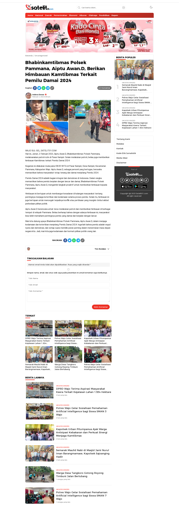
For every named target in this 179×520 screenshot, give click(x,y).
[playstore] (140, 186)
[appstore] (127, 186)
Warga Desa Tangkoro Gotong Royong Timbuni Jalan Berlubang (66, 366)
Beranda (29, 56)
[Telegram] (48, 88)
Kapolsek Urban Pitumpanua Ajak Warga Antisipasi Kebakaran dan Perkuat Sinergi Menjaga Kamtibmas (97, 342)
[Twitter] (39, 88)
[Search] (123, 7)
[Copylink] (52, 88)
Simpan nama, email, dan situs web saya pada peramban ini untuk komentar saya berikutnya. (67, 273)
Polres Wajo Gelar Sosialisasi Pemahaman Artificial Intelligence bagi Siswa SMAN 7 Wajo (97, 368)
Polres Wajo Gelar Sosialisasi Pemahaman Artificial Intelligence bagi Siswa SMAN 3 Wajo (68, 342)
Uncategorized (41, 56)
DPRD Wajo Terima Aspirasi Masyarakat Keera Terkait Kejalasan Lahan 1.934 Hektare (38, 342)
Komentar (105, 88)
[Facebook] (35, 88)
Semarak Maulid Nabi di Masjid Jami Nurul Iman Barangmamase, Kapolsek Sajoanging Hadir (37, 368)
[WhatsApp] (43, 88)
